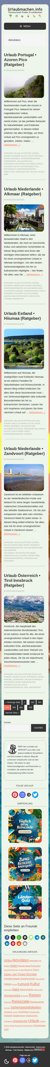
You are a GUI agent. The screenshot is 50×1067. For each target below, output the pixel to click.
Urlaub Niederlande (33, 288)
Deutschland (24, 966)
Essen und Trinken (15, 974)
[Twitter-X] (35, 794)
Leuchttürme (17, 431)
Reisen (7, 159)
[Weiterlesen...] (12, 145)
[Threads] (28, 794)
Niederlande (19, 286)
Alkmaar (19, 291)
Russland (7, 1008)
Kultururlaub (8, 990)
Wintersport (35, 687)
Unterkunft (18, 680)
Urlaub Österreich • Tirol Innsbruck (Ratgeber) (22, 580)
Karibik (14, 984)
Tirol (26, 687)
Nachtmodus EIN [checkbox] (6, 1061)
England (21, 970)
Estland (36, 421)
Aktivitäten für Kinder (25, 164)
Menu (27, 26)
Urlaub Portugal (25, 161)
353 (40, 702)
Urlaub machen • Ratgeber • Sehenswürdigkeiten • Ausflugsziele (25, 12)
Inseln (14, 423)
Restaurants (10, 169)
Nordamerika (12, 995)
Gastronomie (27, 978)
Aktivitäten (26, 153)
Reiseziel (8, 680)
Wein (6, 174)
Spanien (15, 1012)
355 (14, 707)
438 (31, 707)
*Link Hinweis (18, 1050)
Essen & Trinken (32, 970)
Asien (13, 965)
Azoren (35, 153)
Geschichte (40, 979)
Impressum (40, 1047)
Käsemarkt (9, 293)
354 (7, 707)
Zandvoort (9, 561)
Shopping (8, 1012)
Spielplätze (9, 172)
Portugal (38, 156)
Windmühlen (18, 299)
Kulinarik (15, 156)
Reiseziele (15, 159)
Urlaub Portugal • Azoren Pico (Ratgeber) (20, 60)
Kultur (24, 156)
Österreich (32, 677)
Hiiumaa (41, 429)
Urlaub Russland (15, 1026)
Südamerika (31, 1015)
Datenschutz (30, 1047)
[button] (7, 937)
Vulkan (40, 172)
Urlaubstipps (39, 1025)
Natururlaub (38, 990)
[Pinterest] (15, 794)
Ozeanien (24, 996)
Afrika (7, 960)
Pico (37, 166)
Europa (7, 156)
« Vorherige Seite (14, 702)
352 (33, 702)
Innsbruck (9, 685)
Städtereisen (19, 1015)
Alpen (18, 682)
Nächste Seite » (13, 712)
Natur (30, 156)
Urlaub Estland (28, 426)
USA (6, 1029)
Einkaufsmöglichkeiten (11, 970)
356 (21, 707)
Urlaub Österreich (33, 680)
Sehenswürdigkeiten (30, 159)
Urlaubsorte (10, 550)
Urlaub (17, 153)
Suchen (7, 722)
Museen (34, 293)
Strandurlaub (30, 558)
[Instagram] (22, 794)
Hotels (40, 164)
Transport (8, 1021)
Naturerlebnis (27, 166)
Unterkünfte (10, 161)
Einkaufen (36, 966)
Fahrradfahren (31, 291)
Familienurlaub (31, 429)
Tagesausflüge (22, 172)
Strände (8, 299)
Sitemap (8, 1050)
